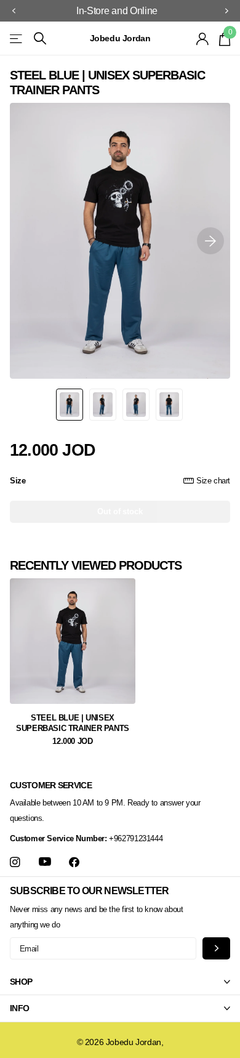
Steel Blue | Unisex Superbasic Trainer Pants (72, 723)
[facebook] (74, 862)
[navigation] (13, 11)
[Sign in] (202, 39)
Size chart (213, 480)
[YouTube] (45, 862)
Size (120, 480)
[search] (40, 38)
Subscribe (216, 948)
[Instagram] (15, 862)
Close (120, 982)
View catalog (17, 38)
